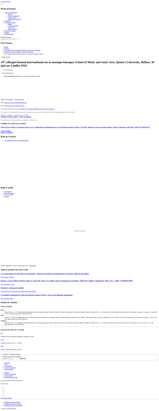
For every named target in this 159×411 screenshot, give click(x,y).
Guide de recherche (10, 367)
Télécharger (32, 266)
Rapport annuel (12, 29)
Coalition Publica (13, 26)
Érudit (10, 24)
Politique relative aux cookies (12, 404)
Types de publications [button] (10, 12)
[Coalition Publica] (6, 398)
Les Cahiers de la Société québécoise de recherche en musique (22, 50)
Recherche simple (6, 37)
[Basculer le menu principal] (1, 5)
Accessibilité (8, 366)
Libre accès (11, 27)
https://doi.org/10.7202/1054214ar (14, 106)
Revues (10, 14)
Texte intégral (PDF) (10, 140)
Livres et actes (12, 17)
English (6, 32)
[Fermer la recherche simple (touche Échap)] (3, 3)
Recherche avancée (10, 31)
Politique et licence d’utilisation (13, 405)
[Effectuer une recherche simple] (1, 3)
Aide (5, 364)
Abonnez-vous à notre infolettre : (11, 356)
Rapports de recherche (14, 19)
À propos (13, 22)
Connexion (7, 21)
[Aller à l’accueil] (5, 1)
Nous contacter (8, 369)
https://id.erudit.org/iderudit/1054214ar (15, 102)
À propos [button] (7, 22)
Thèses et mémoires (14, 16)
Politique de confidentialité (12, 402)
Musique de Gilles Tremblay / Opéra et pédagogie (18, 52)
